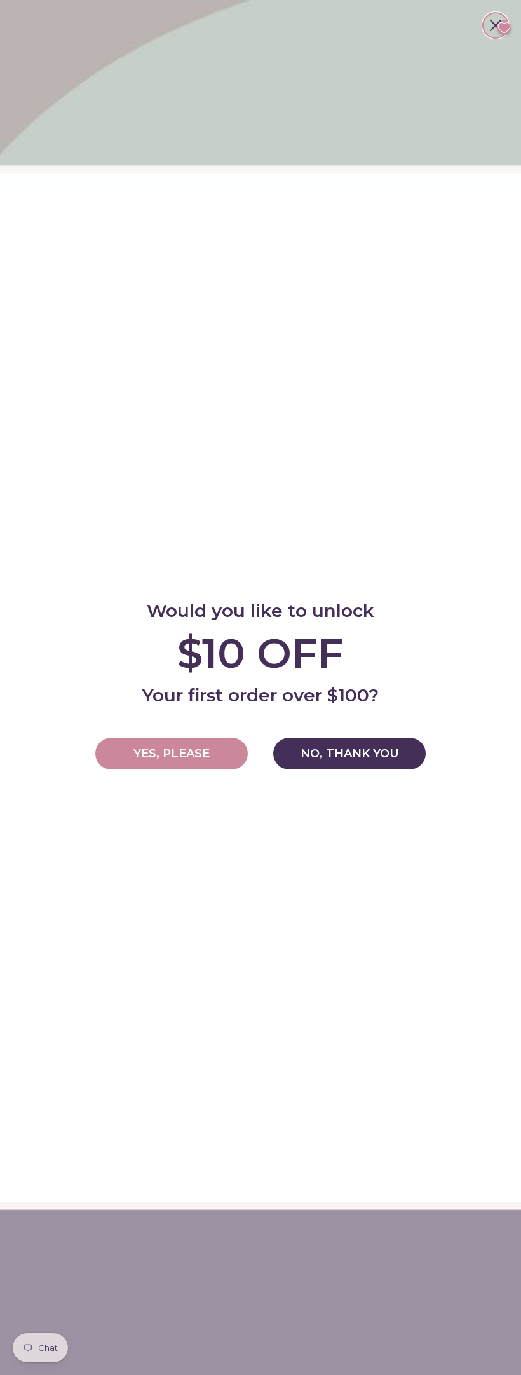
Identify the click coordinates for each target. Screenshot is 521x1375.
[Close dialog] (495, 25)
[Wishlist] (504, 27)
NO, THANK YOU (350, 754)
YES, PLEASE (171, 754)
